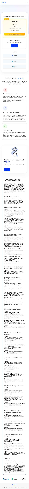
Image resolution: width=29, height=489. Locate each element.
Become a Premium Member (14, 34)
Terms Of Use (10, 487)
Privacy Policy (4, 487)
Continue (14, 45)
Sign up (7, 169)
